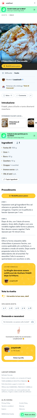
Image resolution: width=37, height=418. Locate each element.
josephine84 (17, 79)
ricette (4, 15)
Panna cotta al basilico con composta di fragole (16, 378)
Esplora (4, 409)
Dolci (12, 15)
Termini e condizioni (8, 406)
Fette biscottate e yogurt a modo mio (13, 384)
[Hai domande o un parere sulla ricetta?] (16, 322)
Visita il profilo (18, 358)
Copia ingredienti (11, 179)
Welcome (22, 409)
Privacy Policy (6, 403)
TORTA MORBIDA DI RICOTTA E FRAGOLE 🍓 (15, 381)
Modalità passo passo (13, 66)
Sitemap (21, 406)
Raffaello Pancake (7, 375)
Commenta (22, 95)
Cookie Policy (23, 403)
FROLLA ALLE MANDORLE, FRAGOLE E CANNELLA (17, 387)
